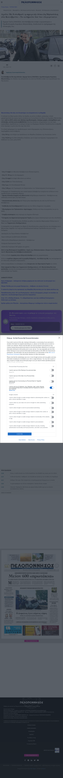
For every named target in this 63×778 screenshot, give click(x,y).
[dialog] (31, 389)
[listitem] (31, 366)
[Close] (59, 338)
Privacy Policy (40, 439)
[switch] (52, 370)
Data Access (31, 439)
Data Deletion (22, 439)
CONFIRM (20, 434)
